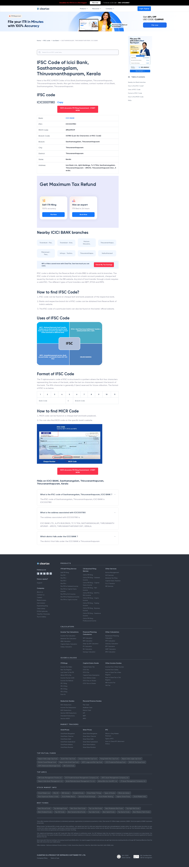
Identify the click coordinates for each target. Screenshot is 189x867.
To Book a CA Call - (116, 3)
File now (95, 3)
